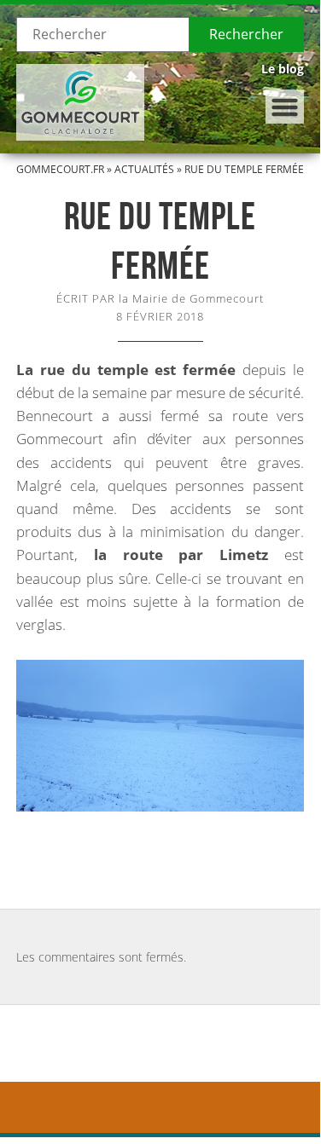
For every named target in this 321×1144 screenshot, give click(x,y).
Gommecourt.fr (60, 169)
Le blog (282, 69)
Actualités (144, 169)
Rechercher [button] (246, 34)
